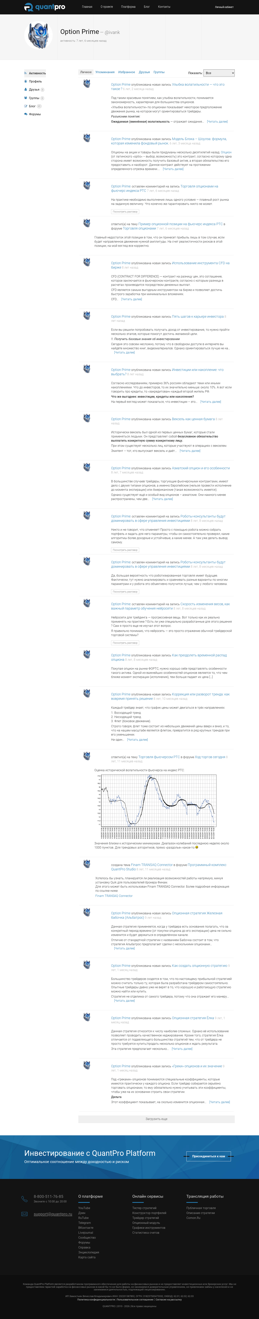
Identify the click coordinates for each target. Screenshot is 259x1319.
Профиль (35, 81)
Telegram (84, 1223)
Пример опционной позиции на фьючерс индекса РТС (180, 224)
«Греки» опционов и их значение (197, 1066)
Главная (87, 7)
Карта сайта (87, 1257)
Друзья (36, 89)
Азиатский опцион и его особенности (201, 468)
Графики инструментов (148, 1228)
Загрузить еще (156, 1119)
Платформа (128, 7)
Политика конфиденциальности (96, 1299)
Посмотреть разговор (125, 211)
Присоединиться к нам (208, 1156)
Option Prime (79, 32)
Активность (37, 73)
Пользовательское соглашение (135, 1299)
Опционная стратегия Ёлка (193, 1018)
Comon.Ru (193, 1218)
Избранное (126, 72)
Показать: (195, 73)
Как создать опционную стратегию (199, 966)
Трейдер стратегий (145, 1218)
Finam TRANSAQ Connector (152, 865)
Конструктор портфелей (149, 1213)
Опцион (226, 152)
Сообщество (87, 1237)
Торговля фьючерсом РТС (159, 757)
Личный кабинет (224, 7)
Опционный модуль (146, 1223)
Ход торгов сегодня (210, 757)
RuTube (83, 1218)
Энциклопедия (88, 1252)
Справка (84, 1247)
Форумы (35, 114)
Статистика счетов (145, 1232)
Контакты (164, 7)
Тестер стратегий (144, 1208)
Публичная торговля (201, 1208)
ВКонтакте (85, 1228)
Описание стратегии (200, 1213)
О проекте (107, 7)
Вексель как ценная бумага (193, 419)
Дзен (81, 1213)
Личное (86, 72)
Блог (147, 7)
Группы (36, 98)
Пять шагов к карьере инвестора (198, 316)
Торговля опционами (139, 228)
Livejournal (85, 1232)
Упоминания (105, 72)
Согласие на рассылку (169, 1299)
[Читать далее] (217, 121)
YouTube (84, 1208)
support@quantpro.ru (53, 1214)
